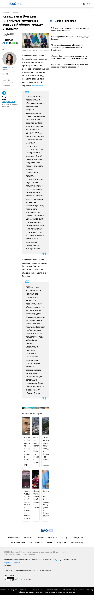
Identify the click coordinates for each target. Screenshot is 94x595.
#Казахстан (7, 83)
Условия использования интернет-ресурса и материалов (28, 570)
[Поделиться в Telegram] (7, 43)
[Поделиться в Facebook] (3, 43)
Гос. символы (36, 542)
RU (83, 4)
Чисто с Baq (77, 542)
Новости (15, 12)
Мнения (40, 537)
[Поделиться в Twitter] (10, 43)
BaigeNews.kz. (38, 85)
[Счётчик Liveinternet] (9, 579)
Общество (53, 537)
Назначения (14, 537)
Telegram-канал (8, 102)
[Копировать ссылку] (17, 43)
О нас (50, 542)
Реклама (7, 565)
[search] (88, 4)
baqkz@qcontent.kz (12, 563)
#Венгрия (6, 86)
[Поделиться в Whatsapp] (13, 43)
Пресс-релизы (18, 542)
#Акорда (6, 80)
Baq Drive (61, 542)
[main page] (44, 4)
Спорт (65, 537)
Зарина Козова (7, 68)
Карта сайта (9, 575)
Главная (5, 12)
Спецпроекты (79, 537)
